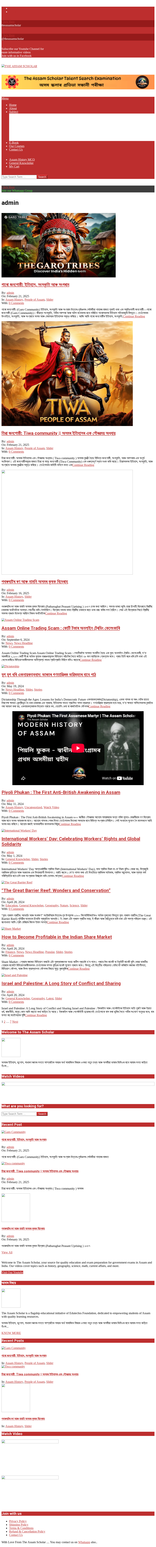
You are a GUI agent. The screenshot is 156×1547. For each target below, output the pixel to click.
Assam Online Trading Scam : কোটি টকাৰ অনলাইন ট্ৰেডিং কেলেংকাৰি (61, 628)
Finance (10, 952)
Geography (51, 905)
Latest (49, 998)
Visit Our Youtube (12, 1272)
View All (7, 1252)
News (9, 643)
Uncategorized (33, 807)
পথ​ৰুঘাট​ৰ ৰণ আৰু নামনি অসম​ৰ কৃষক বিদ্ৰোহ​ (35, 581)
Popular (49, 952)
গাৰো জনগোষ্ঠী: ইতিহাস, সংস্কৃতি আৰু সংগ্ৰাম (35, 284)
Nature (64, 905)
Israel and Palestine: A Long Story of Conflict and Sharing (61, 983)
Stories (38, 689)
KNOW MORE (11, 1333)
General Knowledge (18, 859)
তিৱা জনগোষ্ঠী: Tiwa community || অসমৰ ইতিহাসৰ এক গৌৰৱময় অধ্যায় (58, 433)
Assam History (14, 299)
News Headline (23, 643)
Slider (49, 299)
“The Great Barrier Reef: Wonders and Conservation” (56, 890)
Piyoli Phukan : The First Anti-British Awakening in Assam (61, 792)
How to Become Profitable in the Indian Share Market (57, 937)
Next (15, 1021)
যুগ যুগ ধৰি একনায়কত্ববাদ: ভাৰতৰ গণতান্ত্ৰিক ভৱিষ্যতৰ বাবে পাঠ (49, 674)
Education (12, 905)
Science (74, 905)
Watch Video (51, 807)
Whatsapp (84, 1542)
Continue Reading (134, 316)
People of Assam (35, 299)
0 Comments (16, 303)
